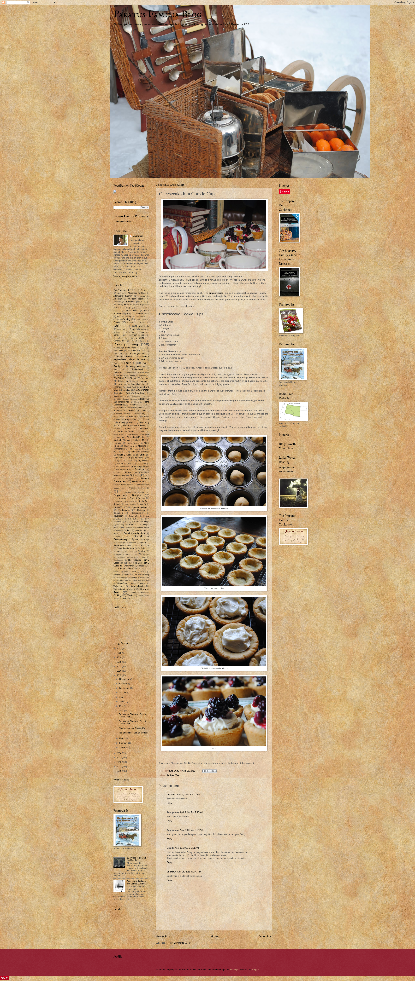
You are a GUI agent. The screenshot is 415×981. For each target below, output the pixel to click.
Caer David (140, 316)
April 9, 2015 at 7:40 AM (191, 812)
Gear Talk (122, 384)
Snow (116, 533)
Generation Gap (138, 384)
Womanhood (137, 586)
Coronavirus (118, 341)
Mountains (134, 449)
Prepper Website (286, 467)
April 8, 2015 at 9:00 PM (188, 794)
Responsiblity (137, 513)
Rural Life (133, 516)
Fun (133, 381)
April (121, 710)
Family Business (137, 367)
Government (142, 389)
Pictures (134, 475)
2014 (119, 753)
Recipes (170, 775)
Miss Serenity (129, 446)
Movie (115, 452)
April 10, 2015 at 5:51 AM (187, 848)
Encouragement (137, 354)
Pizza (147, 475)
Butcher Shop (142, 313)
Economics (118, 351)
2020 (119, 653)
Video (134, 575)
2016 (119, 671)
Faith (128, 363)
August (123, 692)
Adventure (120, 293)
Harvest (127, 396)
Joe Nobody (139, 425)
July (121, 697)
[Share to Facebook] (212, 771)
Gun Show (140, 393)
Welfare (119, 580)
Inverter (126, 426)
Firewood (142, 375)
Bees (126, 304)
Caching (128, 316)
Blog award (138, 308)
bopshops (234, 969)
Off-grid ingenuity (135, 458)
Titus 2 (143, 572)
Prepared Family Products (123, 484)
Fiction (140, 372)
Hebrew (146, 396)
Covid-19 (116, 348)
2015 (119, 675)
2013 (119, 757)
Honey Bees (118, 416)
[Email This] (203, 771)
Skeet (118, 530)
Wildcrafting (121, 583)
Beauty (116, 305)
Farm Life (118, 369)
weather (134, 577)
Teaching (145, 554)
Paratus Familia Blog (157, 14)
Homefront (133, 405)
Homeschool (119, 411)
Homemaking (140, 408)
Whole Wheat (138, 580)
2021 (119, 648)
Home (215, 936)
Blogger (255, 969)
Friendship (123, 381)
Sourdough (120, 542)
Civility (143, 329)
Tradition (116, 575)
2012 (119, 762)
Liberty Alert (144, 428)
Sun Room (128, 551)
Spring (143, 542)
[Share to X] (209, 771)
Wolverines (118, 586)
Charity (116, 322)
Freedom (145, 378)
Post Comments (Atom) (180, 943)
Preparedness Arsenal (134, 492)
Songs (146, 540)
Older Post (265, 936)
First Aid (117, 378)
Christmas (121, 329)
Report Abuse (121, 779)
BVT (118, 316)
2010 (119, 771)
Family (117, 366)
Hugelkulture (130, 420)
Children (119, 326)
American (117, 299)
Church (133, 329)
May (121, 706)
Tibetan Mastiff (130, 572)
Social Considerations (134, 533)
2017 (119, 666)
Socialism (116, 536)
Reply (169, 803)
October (123, 683)
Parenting (136, 466)
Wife (147, 580)
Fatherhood (137, 369)
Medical (117, 440)
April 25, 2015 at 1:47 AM (189, 872)
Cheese (130, 322)
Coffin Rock (130, 332)
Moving (124, 452)
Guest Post (124, 393)
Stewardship (118, 545)
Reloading (118, 513)
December (124, 679)
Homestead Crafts (137, 411)
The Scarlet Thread (123, 568)
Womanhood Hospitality (124, 589)
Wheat (127, 580)
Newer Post (163, 936)
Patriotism (139, 469)
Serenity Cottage (141, 522)
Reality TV (141, 504)
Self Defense (133, 519)
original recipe (216, 293)
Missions (142, 446)
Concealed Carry (120, 338)
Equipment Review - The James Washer (136, 882)
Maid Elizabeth (128, 437)
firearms (132, 375)
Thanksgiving (118, 560)
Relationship (124, 510)
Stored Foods (143, 545)
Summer (116, 551)
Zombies (123, 598)
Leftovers (116, 428)
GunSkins (117, 396)
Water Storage (121, 577)
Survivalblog (118, 554)
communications (136, 335)
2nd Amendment (121, 290)
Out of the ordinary (125, 464)
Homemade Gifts (123, 408)
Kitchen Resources (122, 221)
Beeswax (137, 305)
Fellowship (118, 372)
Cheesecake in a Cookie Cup (132, 728)
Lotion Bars (118, 434)
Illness (132, 423)
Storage (131, 545)
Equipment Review (122, 356)
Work (129, 595)
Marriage (142, 437)
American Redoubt (136, 299)
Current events (129, 348)
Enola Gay (138, 236)
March (122, 738)
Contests (140, 338)
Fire (147, 372)
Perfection (117, 472)
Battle (143, 302)
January (123, 747)
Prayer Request (139, 481)
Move (144, 449)
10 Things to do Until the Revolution (136, 859)
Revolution (118, 516)
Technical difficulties (126, 557)
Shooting (120, 525)
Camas (116, 319)
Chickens (142, 322)
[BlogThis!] (206, 771)
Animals (117, 302)
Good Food (131, 387)
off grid (140, 454)
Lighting (143, 431)
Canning (126, 319)
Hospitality (133, 416)
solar (137, 539)
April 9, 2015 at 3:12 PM (191, 830)
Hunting (122, 423)
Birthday (119, 308)
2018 (119, 662)
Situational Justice (142, 528)
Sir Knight (128, 528)
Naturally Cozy (124, 455)
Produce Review (119, 498)
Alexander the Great (137, 293)
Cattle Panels (141, 319)
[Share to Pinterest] (215, 771)
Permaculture (131, 472)
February (123, 743)
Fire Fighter (120, 375)
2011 (119, 766)
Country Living (125, 344)
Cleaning (116, 332)
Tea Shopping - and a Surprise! (133, 733)
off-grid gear (118, 458)
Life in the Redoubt (126, 431)
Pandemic (142, 464)
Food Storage (131, 378)
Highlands (133, 399)
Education (132, 351)
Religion (141, 510)
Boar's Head (132, 311)
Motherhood (118, 449)
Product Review (137, 498)
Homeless (145, 405)
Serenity (128, 522)
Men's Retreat (133, 443)
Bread (129, 314)
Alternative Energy (122, 296)
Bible (147, 305)
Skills (126, 530)
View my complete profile (125, 276)
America (142, 296)
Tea (177, 775)
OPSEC (130, 461)
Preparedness (138, 488)
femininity (130, 372)
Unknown (171, 794)
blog (128, 308)
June (121, 701)
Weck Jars (145, 577)
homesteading (138, 413)
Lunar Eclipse (132, 434)
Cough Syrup (138, 341)
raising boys (129, 504)
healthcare (136, 396)
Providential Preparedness (123, 501)
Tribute (126, 575)
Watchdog (145, 575)
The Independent (287, 471)
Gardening (144, 381)
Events (116, 363)
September (124, 688)
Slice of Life (140, 530)
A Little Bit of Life (141, 290)
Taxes (128, 554)
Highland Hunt (121, 399)
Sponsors (132, 542)
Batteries (130, 301)
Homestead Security (121, 414)
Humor (145, 419)
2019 (119, 657)
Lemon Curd (129, 428)
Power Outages (126, 478)
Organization (143, 461)
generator (117, 387)
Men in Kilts (132, 440)
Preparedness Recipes (127, 495)
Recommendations (140, 507)
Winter (143, 583)
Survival (141, 551)
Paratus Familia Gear (121, 466)
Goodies (126, 390)
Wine (133, 583)
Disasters (143, 348)
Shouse (132, 524)
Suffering (142, 548)
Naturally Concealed (140, 452)
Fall (144, 363)
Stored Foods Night (125, 548)
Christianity (144, 326)
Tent (143, 557)
